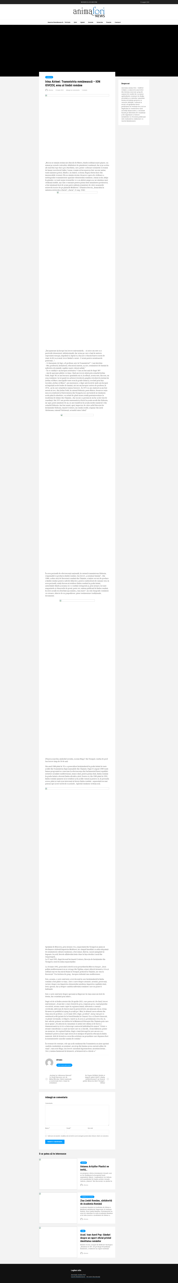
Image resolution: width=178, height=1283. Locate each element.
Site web (90, 1128)
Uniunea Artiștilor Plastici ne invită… (94, 1168)
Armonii (83, 1162)
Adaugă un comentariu (73, 90)
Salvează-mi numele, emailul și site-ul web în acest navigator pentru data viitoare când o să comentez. (78, 1136)
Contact (118, 22)
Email (69, 1128)
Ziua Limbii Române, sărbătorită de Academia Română (96, 1202)
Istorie (90, 22)
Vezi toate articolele (64, 1065)
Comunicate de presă (87, 1197)
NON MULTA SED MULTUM (89, 2)
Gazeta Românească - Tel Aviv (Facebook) (85, 1277)
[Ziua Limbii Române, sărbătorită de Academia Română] (58, 1208)
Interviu (100, 22)
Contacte (49, 77)
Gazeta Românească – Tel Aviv (59, 22)
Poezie (108, 22)
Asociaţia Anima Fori (78, 1275)
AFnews (50, 90)
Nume (47, 1128)
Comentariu (48, 1103)
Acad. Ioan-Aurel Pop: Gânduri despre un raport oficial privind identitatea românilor (95, 1238)
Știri (75, 22)
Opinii (82, 22)
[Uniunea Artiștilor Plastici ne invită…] (58, 1174)
